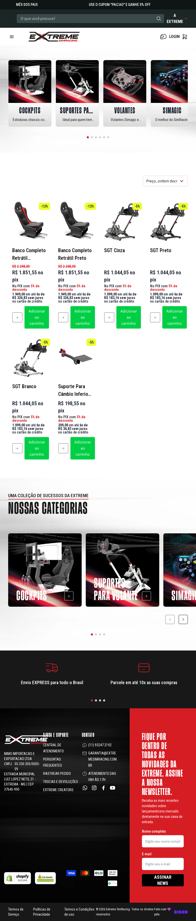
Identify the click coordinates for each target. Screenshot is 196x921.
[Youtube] (112, 788)
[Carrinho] (67, 37)
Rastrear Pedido (57, 773)
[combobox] (90, 18)
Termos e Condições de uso (79, 911)
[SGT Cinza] (121, 221)
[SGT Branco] (29, 357)
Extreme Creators (58, 790)
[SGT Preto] (167, 221)
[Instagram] (94, 788)
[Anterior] (170, 619)
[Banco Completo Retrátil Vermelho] (29, 221)
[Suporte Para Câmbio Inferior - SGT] (75, 357)
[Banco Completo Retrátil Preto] (75, 221)
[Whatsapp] (85, 788)
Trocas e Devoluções (60, 782)
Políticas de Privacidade (41, 911)
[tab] (88, 137)
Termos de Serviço (15, 911)
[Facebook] (103, 788)
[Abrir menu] (16, 36)
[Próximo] (183, 619)
